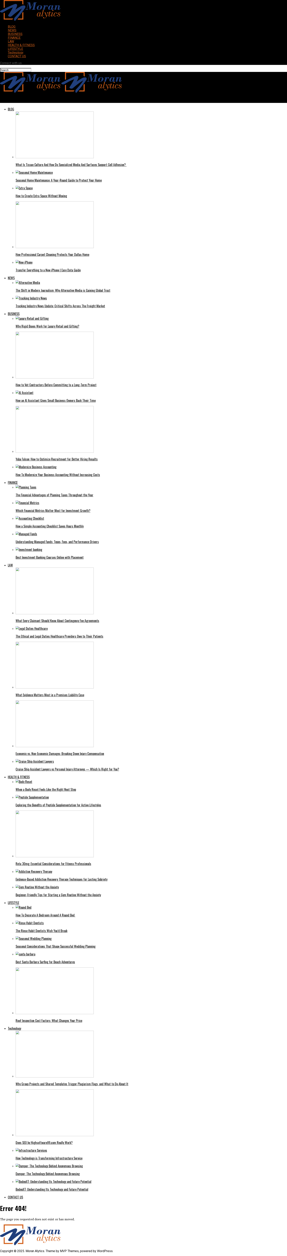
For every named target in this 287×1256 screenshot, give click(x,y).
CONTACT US (17, 56)
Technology (15, 52)
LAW (11, 41)
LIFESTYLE (15, 49)
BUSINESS (15, 34)
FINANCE (14, 38)
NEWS (12, 30)
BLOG (11, 26)
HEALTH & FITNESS (21, 45)
